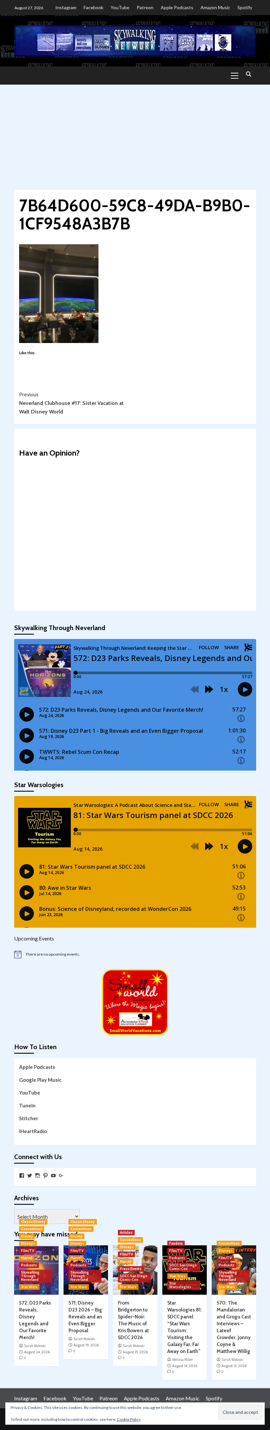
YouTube (120, 7)
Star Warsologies (180, 1285)
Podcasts (29, 1265)
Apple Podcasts (177, 7)
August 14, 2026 (184, 1366)
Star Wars (29, 1286)
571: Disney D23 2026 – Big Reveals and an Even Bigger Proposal (85, 1317)
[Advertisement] (135, 134)
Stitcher (28, 1118)
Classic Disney (33, 1221)
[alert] (135, 954)
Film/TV (27, 1250)
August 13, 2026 (234, 1366)
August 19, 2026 (86, 1345)
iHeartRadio (33, 1131)
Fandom (176, 1243)
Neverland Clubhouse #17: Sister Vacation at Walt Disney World (71, 402)
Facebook (93, 7)
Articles (126, 1232)
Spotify (244, 7)
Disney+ (28, 1243)
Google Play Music (40, 1080)
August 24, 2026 (37, 1352)
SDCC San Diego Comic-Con (134, 1278)
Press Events (131, 1268)
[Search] (249, 74)
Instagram (65, 7)
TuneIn (27, 1105)
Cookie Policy (129, 1419)
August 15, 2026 (135, 1352)
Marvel (26, 1258)
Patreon (145, 7)
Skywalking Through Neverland (30, 1276)
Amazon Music (215, 7)
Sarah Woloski (35, 1345)
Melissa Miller (182, 1359)
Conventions (31, 1229)
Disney (27, 1236)
